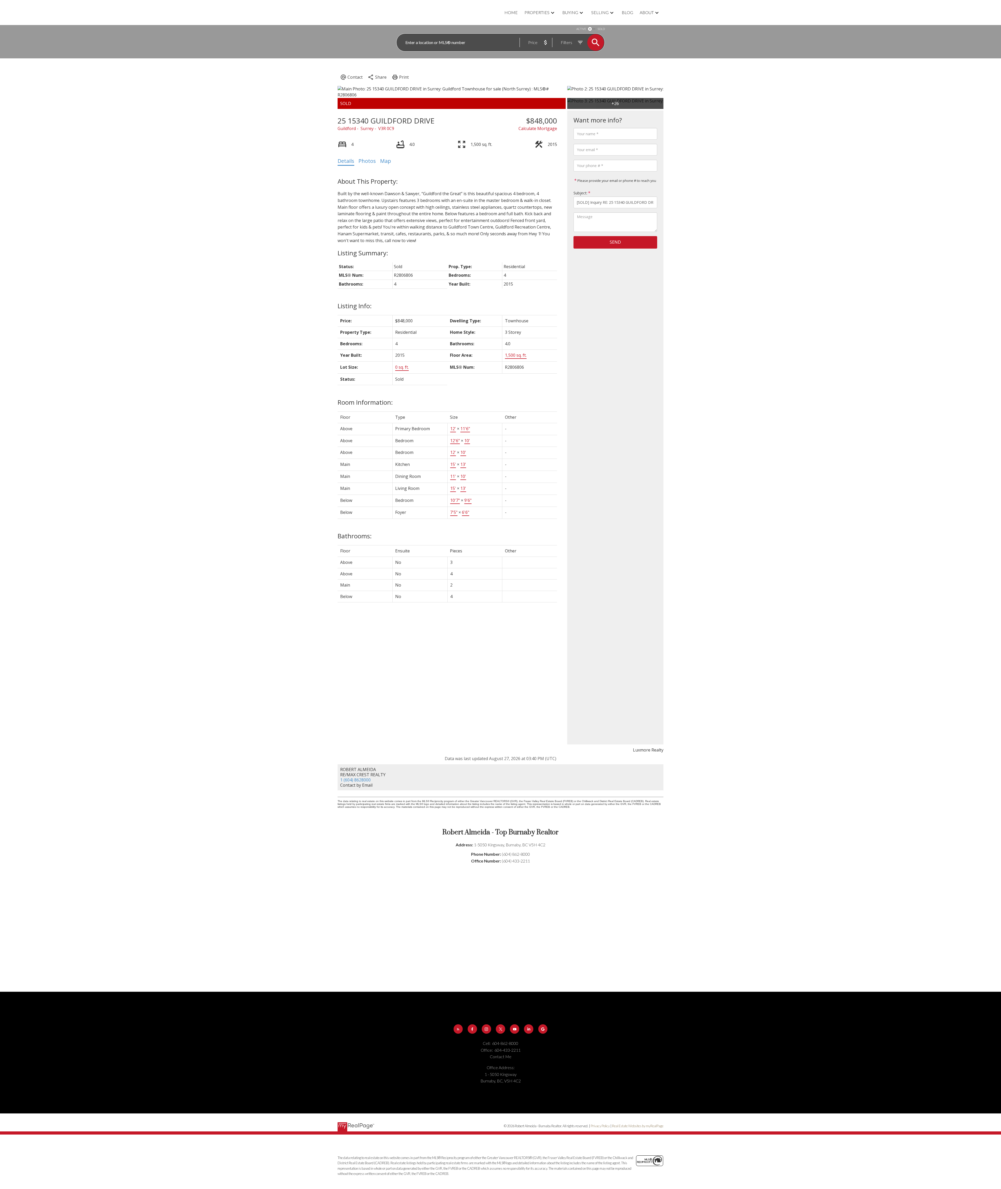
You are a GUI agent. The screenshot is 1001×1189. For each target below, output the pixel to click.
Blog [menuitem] (627, 12)
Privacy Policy (600, 1126)
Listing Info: (355, 305)
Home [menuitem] (511, 12)
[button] (458, 1029)
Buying (570, 12)
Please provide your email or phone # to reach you (616, 180)
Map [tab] (385, 160)
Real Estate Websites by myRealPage (637, 1126)
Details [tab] (346, 160)
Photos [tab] (367, 160)
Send (615, 242)
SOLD (601, 28)
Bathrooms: (355, 536)
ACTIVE (581, 28)
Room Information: (365, 402)
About (647, 12)
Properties (537, 12)
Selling (600, 12)
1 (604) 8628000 (355, 780)
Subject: (580, 192)
